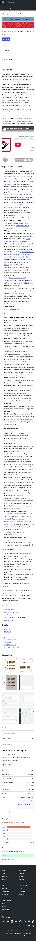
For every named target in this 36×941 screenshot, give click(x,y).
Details (6, 46)
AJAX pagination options (17, 278)
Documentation (9, 610)
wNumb (6, 634)
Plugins (21, 876)
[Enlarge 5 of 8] (15, 694)
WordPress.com (8, 900)
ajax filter (23, 797)
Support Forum (9, 620)
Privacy (4, 879)
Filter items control (16, 454)
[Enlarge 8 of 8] (32, 711)
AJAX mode (26, 218)
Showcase (22, 870)
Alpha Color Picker (10, 645)
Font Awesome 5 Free (11, 647)
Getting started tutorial (11, 612)
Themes (21, 873)
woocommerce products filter (26, 808)
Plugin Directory (6, 8)
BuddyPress (6, 909)
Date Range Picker (10, 639)
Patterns (21, 879)
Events (21, 888)
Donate (22, 891)
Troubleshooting (7, 739)
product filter (30, 797)
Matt (4, 903)
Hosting (4, 876)
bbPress (5, 906)
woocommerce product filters (26, 804)
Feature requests (7, 744)
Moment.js (7, 642)
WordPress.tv (7, 894)
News (3, 873)
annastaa (7, 34)
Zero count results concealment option (16, 516)
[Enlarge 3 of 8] (15, 677)
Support (6, 64)
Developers (5, 891)
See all (32, 842)
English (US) (30, 793)
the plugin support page (23, 121)
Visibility (9, 184)
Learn (3, 885)
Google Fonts (8, 650)
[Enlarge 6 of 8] (32, 694)
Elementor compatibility (11, 309)
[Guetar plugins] (20, 14)
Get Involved (23, 885)
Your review (5, 842)
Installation (7, 55)
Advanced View (7, 813)
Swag (21, 894)
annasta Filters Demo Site (15, 109)
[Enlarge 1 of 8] (15, 660)
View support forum (8, 859)
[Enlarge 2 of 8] (32, 660)
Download (6, 39)
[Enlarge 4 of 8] (32, 677)
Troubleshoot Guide (10, 615)
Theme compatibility (8, 733)
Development (8, 59)
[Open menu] (33, 2)
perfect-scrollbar (9, 637)
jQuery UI (7, 629)
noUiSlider (7, 632)
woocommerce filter (28, 801)
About (4, 870)
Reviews (6, 50)
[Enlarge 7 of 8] (15, 711)
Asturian (8, 917)
